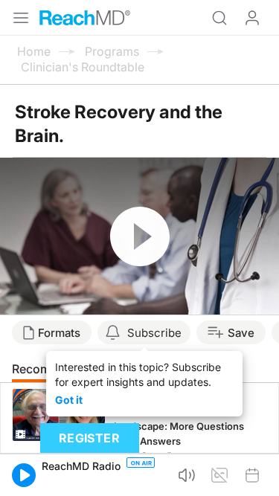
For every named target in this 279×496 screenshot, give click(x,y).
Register (89, 438)
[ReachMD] (85, 17)
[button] (24, 475)
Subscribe (154, 333)
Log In (252, 18)
